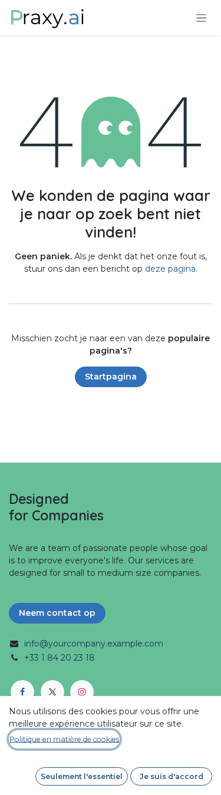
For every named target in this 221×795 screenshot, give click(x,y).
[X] (52, 692)
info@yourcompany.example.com (93, 643)
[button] (81, 776)
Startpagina (111, 376)
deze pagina (170, 268)
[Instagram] (82, 692)
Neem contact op (57, 613)
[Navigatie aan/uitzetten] (201, 17)
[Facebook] (22, 692)
